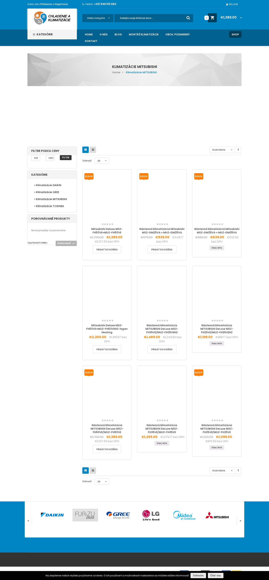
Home (116, 72)
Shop (235, 34)
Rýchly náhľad (116, 219)
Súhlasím (198, 575)
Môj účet (233, 4)
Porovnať (64, 243)
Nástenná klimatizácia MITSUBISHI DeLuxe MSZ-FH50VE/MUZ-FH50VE (107, 428)
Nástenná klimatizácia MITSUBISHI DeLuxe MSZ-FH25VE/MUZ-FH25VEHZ (216, 329)
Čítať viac (215, 575)
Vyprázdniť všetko (37, 242)
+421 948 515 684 (105, 4)
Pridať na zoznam (99, 221)
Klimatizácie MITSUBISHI (51, 199)
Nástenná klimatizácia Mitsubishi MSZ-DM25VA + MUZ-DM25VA (161, 230)
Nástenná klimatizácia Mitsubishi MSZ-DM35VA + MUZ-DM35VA (216, 230)
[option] (52, 515)
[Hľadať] (188, 18)
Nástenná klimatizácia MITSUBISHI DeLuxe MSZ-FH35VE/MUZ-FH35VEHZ (161, 329)
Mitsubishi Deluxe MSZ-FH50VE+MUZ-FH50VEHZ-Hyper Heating (107, 329)
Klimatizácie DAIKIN (48, 185)
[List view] (93, 150)
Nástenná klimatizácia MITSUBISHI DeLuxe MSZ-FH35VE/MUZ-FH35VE (161, 428)
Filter (65, 157)
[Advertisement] (134, 113)
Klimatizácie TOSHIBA (50, 206)
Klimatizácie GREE (47, 192)
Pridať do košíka (107, 249)
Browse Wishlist (208, 219)
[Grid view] (85, 150)
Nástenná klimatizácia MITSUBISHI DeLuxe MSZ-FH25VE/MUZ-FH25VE (216, 428)
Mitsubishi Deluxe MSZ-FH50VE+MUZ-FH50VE (107, 230)
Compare (108, 217)
